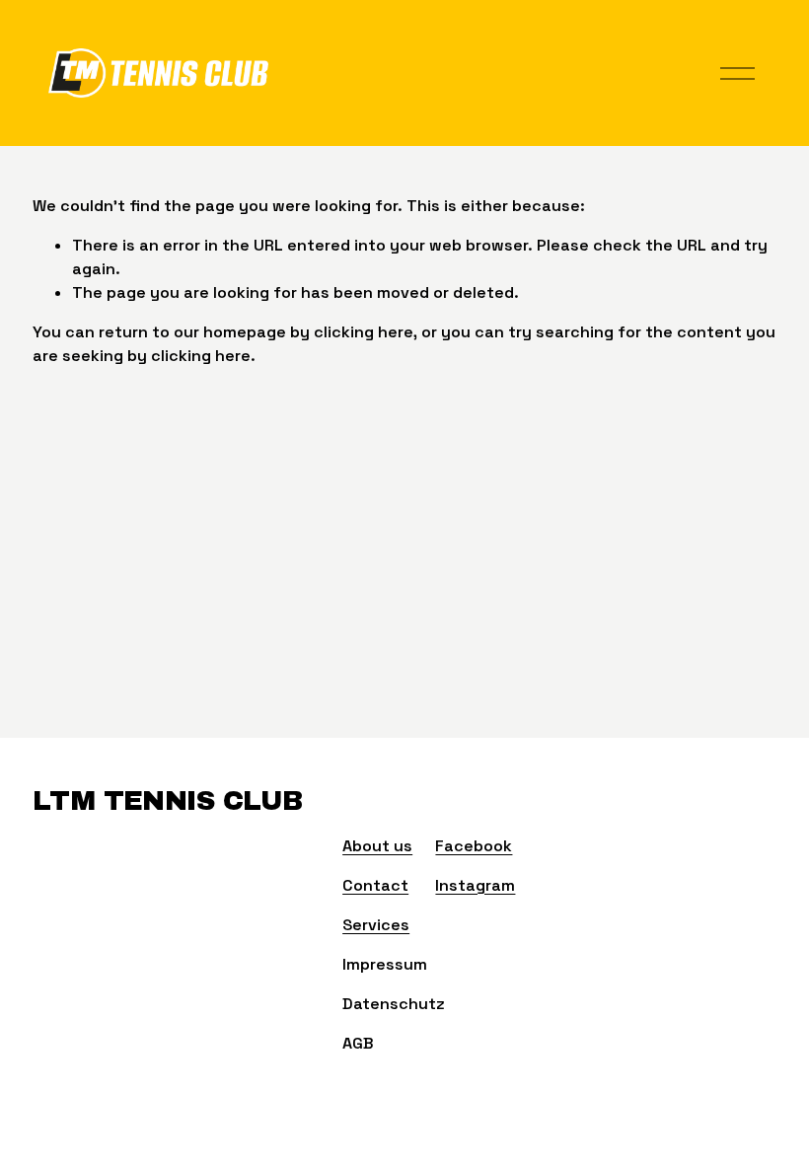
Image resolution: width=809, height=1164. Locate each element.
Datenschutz (393, 1003)
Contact (375, 885)
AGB (358, 1043)
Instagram (475, 885)
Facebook (473, 846)
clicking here (363, 332)
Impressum (384, 964)
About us (377, 846)
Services (375, 924)
